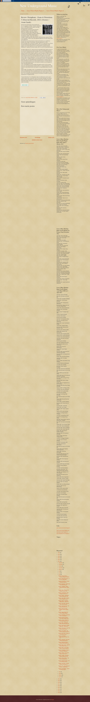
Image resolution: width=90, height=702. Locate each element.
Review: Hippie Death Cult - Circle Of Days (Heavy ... (63, 613)
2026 (59, 552)
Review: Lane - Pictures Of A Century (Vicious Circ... (64, 590)
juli (59, 571)
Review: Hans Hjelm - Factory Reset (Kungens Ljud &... (64, 598)
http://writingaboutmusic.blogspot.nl (63, 533)
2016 (59, 685)
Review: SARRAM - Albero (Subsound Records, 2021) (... (64, 587)
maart (60, 673)
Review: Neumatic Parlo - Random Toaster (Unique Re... (63, 609)
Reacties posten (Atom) (29, 143)
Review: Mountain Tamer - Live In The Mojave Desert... (64, 661)
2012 (59, 692)
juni (59, 572)
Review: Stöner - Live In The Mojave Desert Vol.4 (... (64, 653)
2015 (59, 687)
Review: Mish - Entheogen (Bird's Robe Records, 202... (64, 623)
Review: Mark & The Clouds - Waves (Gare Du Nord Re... (64, 648)
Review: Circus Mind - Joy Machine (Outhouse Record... (64, 631)
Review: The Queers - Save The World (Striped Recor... (64, 628)
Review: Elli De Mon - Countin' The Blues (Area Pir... (64, 582)
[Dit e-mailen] (40, 97)
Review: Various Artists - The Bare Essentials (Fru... (64, 658)
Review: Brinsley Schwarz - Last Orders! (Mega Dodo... (64, 618)
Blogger (52, 699)
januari (60, 676)
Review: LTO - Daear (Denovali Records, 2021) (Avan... (64, 666)
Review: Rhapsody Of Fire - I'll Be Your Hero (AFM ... (64, 579)
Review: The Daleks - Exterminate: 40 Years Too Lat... (64, 636)
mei (59, 574)
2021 (59, 561)
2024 (59, 556)
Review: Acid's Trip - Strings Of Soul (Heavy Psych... (64, 634)
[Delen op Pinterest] (45, 97)
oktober (60, 566)
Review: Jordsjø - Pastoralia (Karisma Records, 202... (64, 656)
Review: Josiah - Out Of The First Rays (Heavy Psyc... (64, 621)
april (60, 671)
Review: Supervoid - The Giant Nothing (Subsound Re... (64, 640)
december (61, 562)
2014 (59, 689)
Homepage (37, 137)
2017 (59, 684)
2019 (59, 680)
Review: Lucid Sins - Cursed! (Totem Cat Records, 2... (64, 664)
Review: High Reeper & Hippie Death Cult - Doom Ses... (64, 626)
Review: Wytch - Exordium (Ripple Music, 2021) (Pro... (64, 601)
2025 (59, 554)
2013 (59, 690)
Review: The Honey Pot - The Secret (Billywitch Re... (64, 606)
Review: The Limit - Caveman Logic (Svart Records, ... (64, 604)
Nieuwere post (23, 137)
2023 (59, 557)
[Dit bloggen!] (41, 97)
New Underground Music (38, 5)
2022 (59, 559)
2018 (59, 682)
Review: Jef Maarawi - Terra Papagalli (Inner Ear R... (63, 593)
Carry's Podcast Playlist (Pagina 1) (35, 11)
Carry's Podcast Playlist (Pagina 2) (55, 11)
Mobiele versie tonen (37, 140)
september (61, 567)
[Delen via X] (42, 97)
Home (22, 11)
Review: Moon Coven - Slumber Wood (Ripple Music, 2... (64, 645)
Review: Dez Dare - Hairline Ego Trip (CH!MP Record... (64, 584)
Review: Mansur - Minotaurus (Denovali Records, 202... (64, 596)
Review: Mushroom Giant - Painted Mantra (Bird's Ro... (64, 643)
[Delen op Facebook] (43, 97)
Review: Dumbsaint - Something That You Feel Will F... (64, 615)
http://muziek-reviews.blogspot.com (63, 530)
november (61, 564)
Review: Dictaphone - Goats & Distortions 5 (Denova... (64, 650)
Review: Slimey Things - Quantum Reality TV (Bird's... (64, 576)
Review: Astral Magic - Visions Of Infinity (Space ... (64, 669)
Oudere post (51, 137)
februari (60, 675)
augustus (60, 569)
